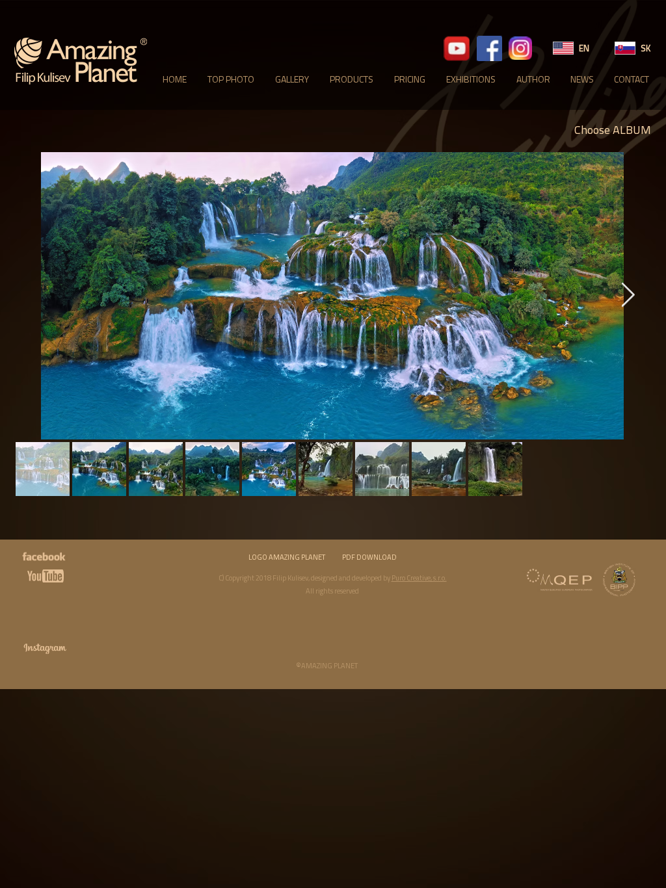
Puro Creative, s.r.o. (419, 578)
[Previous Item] (37, 296)
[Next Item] (627, 296)
